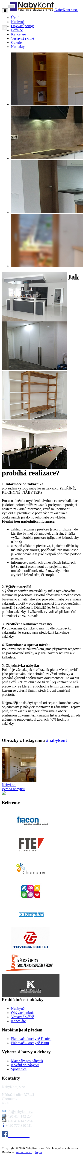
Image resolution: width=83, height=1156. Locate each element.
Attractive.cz (24, 1152)
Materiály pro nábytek (27, 1061)
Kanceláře (18, 34)
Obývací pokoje (22, 26)
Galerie (16, 42)
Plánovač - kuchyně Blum (30, 1043)
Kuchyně (17, 22)
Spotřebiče (19, 1069)
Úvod (15, 18)
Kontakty (18, 47)
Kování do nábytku (25, 1065)
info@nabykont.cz (19, 1112)
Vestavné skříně (22, 38)
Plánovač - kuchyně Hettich (31, 1039)
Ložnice (17, 30)
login (38, 1152)
